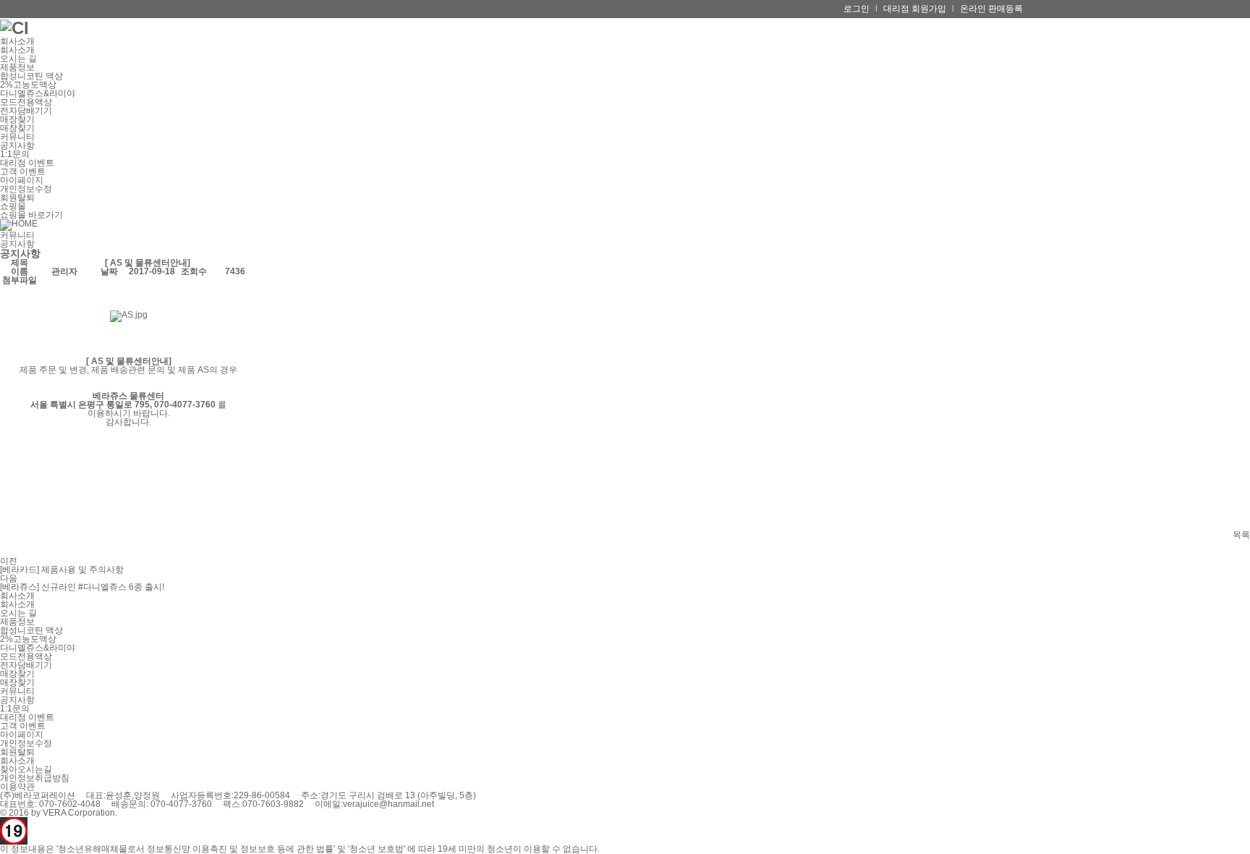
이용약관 (17, 787)
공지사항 (17, 145)
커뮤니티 (17, 137)
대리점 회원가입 (914, 8)
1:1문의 (15, 154)
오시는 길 (18, 59)
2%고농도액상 (28, 85)
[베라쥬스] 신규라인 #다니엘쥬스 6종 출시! (82, 587)
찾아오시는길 (26, 769)
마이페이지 (21, 180)
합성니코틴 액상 (31, 76)
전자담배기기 (26, 111)
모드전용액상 (26, 102)
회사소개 (17, 41)
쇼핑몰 (13, 206)
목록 (1241, 535)
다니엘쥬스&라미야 (37, 93)
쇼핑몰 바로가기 (31, 215)
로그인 (856, 8)
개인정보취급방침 (34, 778)
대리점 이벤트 (27, 163)
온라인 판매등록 (991, 8)
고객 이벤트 (23, 171)
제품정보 (17, 67)
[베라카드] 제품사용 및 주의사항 (62, 570)
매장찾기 (17, 119)
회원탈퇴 (17, 198)
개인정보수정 (26, 189)
